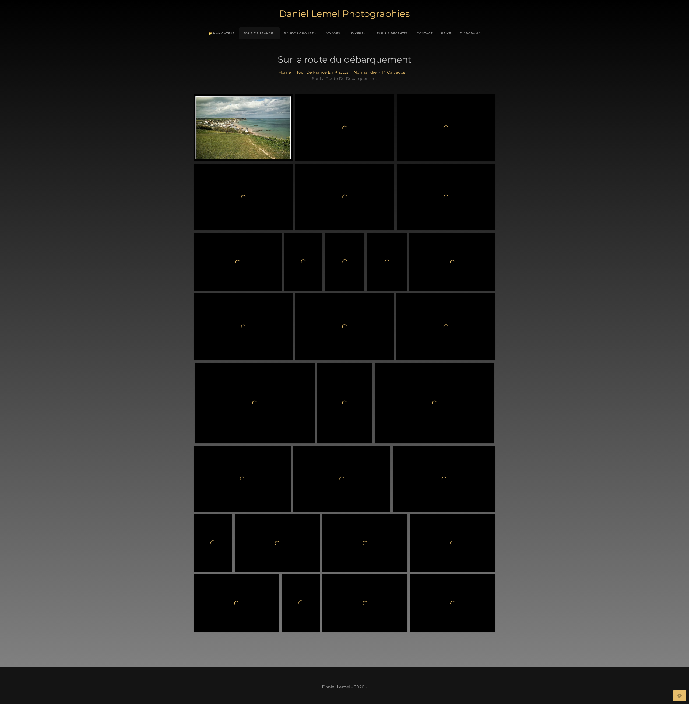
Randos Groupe (299, 33)
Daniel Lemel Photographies (344, 13)
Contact (424, 33)
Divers (357, 33)
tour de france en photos (322, 72)
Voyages (332, 33)
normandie (365, 72)
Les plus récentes (391, 33)
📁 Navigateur (221, 33)
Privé (446, 33)
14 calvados (393, 72)
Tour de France (258, 33)
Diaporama (470, 33)
